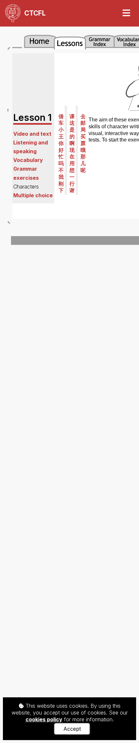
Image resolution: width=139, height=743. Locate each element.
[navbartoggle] (126, 13)
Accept (72, 729)
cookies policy (44, 719)
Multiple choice (33, 195)
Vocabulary (28, 160)
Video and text (32, 134)
